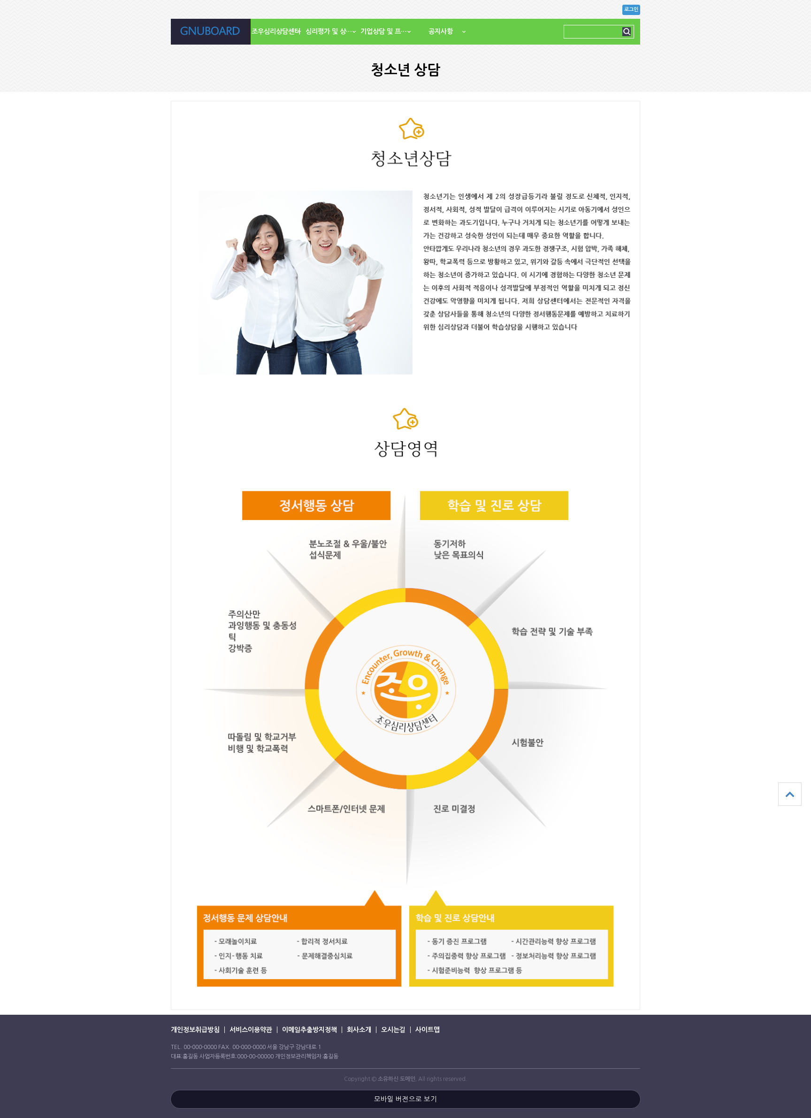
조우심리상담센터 (276, 31)
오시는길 (393, 1029)
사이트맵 (427, 1029)
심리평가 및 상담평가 (333, 31)
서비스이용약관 (251, 1029)
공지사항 (440, 31)
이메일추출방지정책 (309, 1029)
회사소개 (359, 1029)
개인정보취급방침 (195, 1029)
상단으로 (790, 794)
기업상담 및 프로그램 (387, 31)
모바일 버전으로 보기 (405, 1099)
